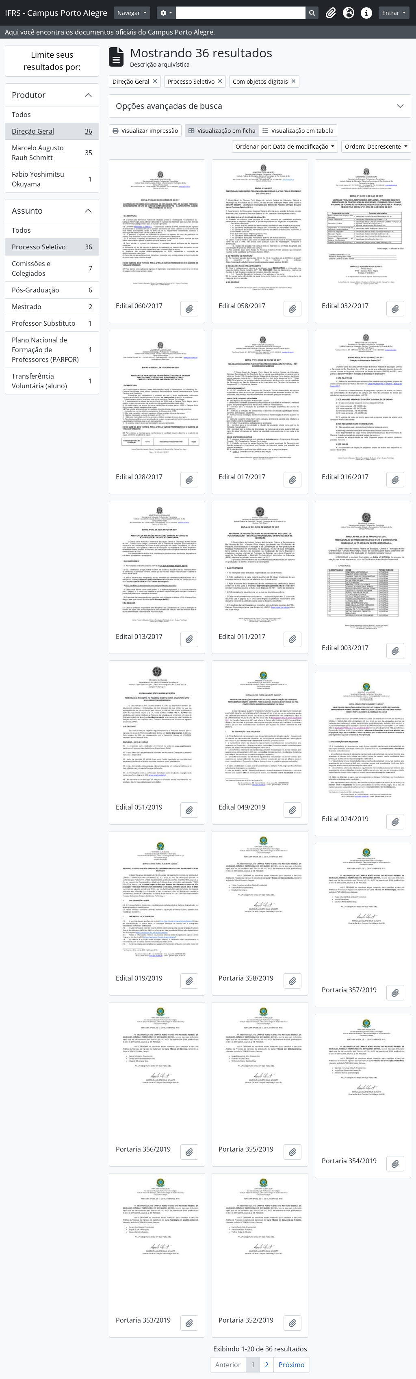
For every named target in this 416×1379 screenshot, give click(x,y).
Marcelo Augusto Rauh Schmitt (51, 152)
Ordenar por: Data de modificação (283, 146)
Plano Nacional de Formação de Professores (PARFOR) (51, 350)
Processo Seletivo (51, 248)
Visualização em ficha (226, 130)
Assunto (27, 210)
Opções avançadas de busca (169, 105)
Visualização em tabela (302, 130)
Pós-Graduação (51, 292)
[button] (331, 13)
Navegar (129, 13)
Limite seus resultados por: (52, 60)
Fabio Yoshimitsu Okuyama (51, 179)
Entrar (391, 13)
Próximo (292, 1364)
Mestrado (51, 308)
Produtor (29, 94)
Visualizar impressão (149, 130)
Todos (21, 114)
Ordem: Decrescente (374, 146)
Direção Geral (51, 133)
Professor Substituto (51, 325)
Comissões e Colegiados (51, 268)
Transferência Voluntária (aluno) (51, 381)
